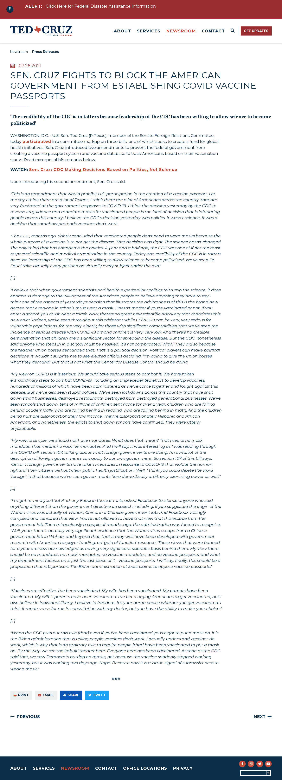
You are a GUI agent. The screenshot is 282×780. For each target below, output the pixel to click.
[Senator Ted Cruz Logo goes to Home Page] (41, 31)
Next (259, 716)
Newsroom (181, 30)
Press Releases (45, 52)
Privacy (182, 768)
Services (148, 30)
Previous (28, 716)
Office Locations (145, 768)
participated (37, 141)
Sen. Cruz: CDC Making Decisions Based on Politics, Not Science (103, 169)
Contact (213, 30)
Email (48, 695)
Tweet (99, 695)
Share (73, 695)
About (122, 30)
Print (23, 695)
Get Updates (256, 31)
